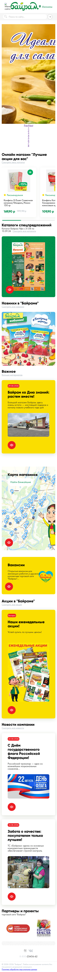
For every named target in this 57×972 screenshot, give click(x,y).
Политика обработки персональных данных (19, 969)
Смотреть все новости (13, 728)
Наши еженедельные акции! (26, 624)
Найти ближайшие (20, 482)
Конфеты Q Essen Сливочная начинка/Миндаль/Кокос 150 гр (18, 203)
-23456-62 (28, 956)
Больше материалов (12, 375)
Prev (26, 125)
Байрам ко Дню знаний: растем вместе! (28, 394)
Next (30, 125)
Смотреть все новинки (13, 306)
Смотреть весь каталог (13, 162)
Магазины (47, 6)
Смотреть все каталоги (24, 231)
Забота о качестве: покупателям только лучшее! (25, 835)
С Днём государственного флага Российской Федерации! (24, 751)
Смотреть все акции (12, 604)
